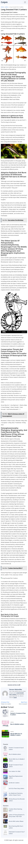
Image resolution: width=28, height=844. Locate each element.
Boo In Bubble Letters (17, 724)
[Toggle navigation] (25, 2)
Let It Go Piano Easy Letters (16, 788)
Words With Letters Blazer (16, 821)
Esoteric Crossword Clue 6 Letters (18, 714)
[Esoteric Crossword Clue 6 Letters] (5, 713)
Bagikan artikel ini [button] (13, 685)
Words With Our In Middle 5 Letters (16, 734)
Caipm (15, 697)
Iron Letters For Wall (14, 771)
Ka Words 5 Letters (14, 783)
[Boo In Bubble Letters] (5, 723)
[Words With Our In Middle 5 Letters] (5, 733)
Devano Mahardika (15, 689)
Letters (12, 711)
